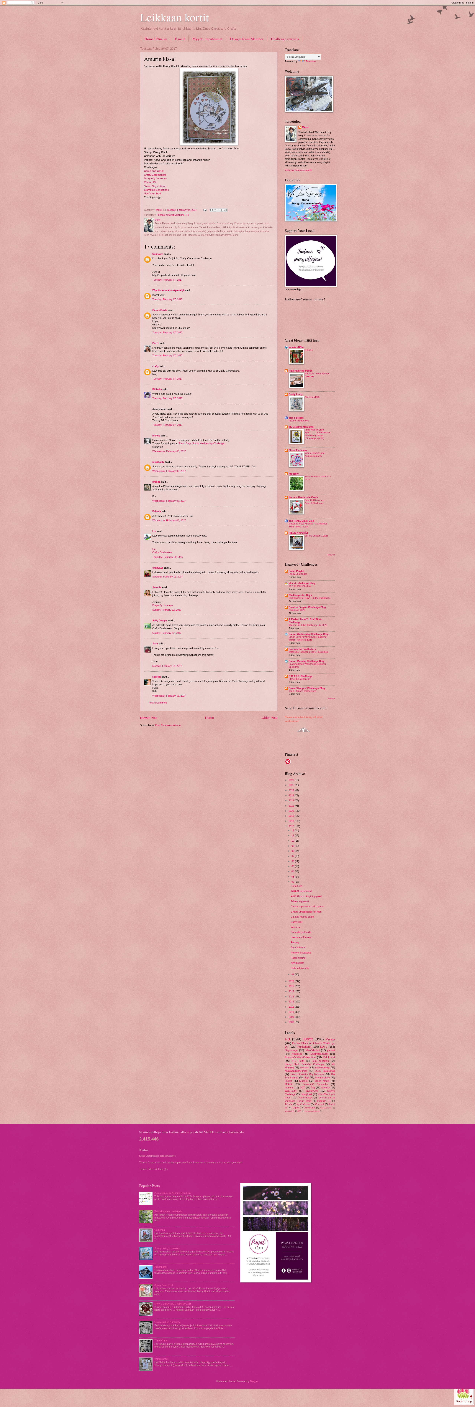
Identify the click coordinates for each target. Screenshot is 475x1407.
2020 (292, 811)
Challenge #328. (297, 610)
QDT (299, 1111)
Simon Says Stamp (155, 186)
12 (293, 830)
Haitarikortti (160, 1266)
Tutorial (288, 1104)
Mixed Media (322, 1081)
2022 (292, 800)
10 (293, 840)
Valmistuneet (161, 1359)
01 (293, 974)
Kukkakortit (304, 1046)
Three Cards (161, 1340)
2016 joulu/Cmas (325, 1071)
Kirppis (295, 1108)
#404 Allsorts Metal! (301, 891)
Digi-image (291, 1050)
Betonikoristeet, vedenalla (168, 1211)
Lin (154, 531)
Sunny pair (296, 922)
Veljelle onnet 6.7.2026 (316, 535)
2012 (292, 1001)
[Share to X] (218, 210)
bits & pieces (296, 417)
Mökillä (288, 1084)
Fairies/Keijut (305, 1098)
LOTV (323, 1046)
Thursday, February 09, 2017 (167, 557)
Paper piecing (298, 957)
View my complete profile (298, 170)
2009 (292, 1017)
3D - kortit (319, 1104)
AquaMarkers (325, 1108)
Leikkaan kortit (174, 17)
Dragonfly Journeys (155, 178)
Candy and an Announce (167, 1322)
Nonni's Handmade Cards (303, 497)
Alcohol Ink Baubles (299, 420)
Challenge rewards (285, 38)
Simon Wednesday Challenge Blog (309, 634)
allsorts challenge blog (302, 583)
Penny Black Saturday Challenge (304, 1064)
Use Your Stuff (152, 193)
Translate (311, 61)
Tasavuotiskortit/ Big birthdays (307, 1074)
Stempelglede (322, 1077)
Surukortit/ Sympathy (315, 1084)
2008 (292, 1022)
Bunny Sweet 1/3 (163, 1285)
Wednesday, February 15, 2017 (169, 695)
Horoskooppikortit (312, 1111)
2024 (292, 790)
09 (293, 846)
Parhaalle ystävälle (301, 932)
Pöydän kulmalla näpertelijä (168, 290)
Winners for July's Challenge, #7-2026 (308, 625)
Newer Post (148, 718)
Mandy (156, 435)
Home (209, 718)
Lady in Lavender (300, 968)
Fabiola (156, 511)
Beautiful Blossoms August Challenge (314, 501)
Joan (155, 643)
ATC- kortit (298, 1061)
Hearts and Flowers (301, 937)
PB (187, 214)
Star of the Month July (299, 679)
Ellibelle (157, 389)
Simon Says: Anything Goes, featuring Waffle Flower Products (308, 638)
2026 (292, 780)
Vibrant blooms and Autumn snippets (315, 454)
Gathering (159, 1230)
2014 (292, 991)
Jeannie (156, 587)
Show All (331, 555)
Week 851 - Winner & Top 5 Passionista (308, 652)
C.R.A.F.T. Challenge (300, 676)
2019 (292, 816)
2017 (292, 826)
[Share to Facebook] (222, 210)
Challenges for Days (300, 595)
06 (293, 861)
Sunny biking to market (166, 1248)
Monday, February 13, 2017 (167, 666)
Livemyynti (312, 1091)
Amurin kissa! (298, 947)
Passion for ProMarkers (302, 649)
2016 (292, 981)
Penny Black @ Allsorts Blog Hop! (172, 1193)
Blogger (254, 1381)
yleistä (331, 1050)
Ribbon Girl (150, 182)
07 (293, 856)
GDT (302, 1087)
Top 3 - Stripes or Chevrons (302, 691)
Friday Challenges (298, 574)
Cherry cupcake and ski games (307, 906)
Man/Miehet (312, 1050)
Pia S (155, 343)
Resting (295, 942)
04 (293, 871)
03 (293, 876)
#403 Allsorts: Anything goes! (306, 896)
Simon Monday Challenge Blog (307, 661)
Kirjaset (303, 1081)
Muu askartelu (320, 1061)
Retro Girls (296, 886)
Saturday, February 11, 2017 (167, 576)
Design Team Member (246, 38)
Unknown (157, 254)
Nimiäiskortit (297, 962)
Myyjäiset (307, 1094)
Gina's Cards (159, 310)
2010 (292, 1012)
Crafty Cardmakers (155, 174)
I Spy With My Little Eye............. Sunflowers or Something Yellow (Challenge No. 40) (317, 434)
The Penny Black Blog (301, 520)
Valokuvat (329, 1057)
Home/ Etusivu (156, 38)
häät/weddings (322, 1067)
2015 (292, 986)
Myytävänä (289, 1111)
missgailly (158, 462)
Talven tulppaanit (300, 901)
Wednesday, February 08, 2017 (169, 451)
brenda (156, 481)
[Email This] (211, 210)
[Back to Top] (464, 1395)
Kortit (308, 1039)
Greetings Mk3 (312, 397)
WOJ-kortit (290, 1091)
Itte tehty (294, 473)
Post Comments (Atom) (168, 725)
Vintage (330, 1039)
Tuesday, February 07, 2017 (167, 279)
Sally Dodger (159, 620)
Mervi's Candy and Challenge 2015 (172, 1303)
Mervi (305, 127)
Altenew (325, 1087)
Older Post (269, 718)
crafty (155, 366)
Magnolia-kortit (319, 1053)
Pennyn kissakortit (301, 952)
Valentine (296, 927)
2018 (292, 821)
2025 (292, 785)
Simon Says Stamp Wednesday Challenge (201, 443)
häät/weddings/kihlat (296, 1071)
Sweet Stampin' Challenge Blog (307, 688)
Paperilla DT (324, 1101)
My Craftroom (303, 1104)
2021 (292, 805)
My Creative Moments (301, 427)
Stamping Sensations (156, 189)
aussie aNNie (296, 347)
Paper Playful (296, 571)
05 (293, 866)
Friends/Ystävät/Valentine (170, 214)
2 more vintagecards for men (306, 911)
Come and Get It (154, 171)
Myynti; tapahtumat (207, 38)
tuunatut (289, 1087)
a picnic (309, 350)
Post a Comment (158, 702)
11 (293, 835)
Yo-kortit (304, 1067)
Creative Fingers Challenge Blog (307, 607)
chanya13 (157, 567)
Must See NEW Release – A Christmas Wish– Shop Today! (308, 525)
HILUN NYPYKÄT (298, 533)
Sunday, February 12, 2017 (166, 609)
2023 (292, 795)
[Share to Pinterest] (225, 210)
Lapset (288, 1081)
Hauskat (296, 1053)
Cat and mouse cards (302, 916)
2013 (292, 996)
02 (293, 881)
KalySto (156, 676)
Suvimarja (310, 1108)
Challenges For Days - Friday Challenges (309, 598)
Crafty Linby (296, 394)
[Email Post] (204, 209)
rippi (306, 1077)
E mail (180, 38)
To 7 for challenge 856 (300, 586)
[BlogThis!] (215, 210)
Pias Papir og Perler (300, 370)
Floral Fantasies (298, 450)
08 (293, 851)
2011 (292, 1006)
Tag (313, 1087)
